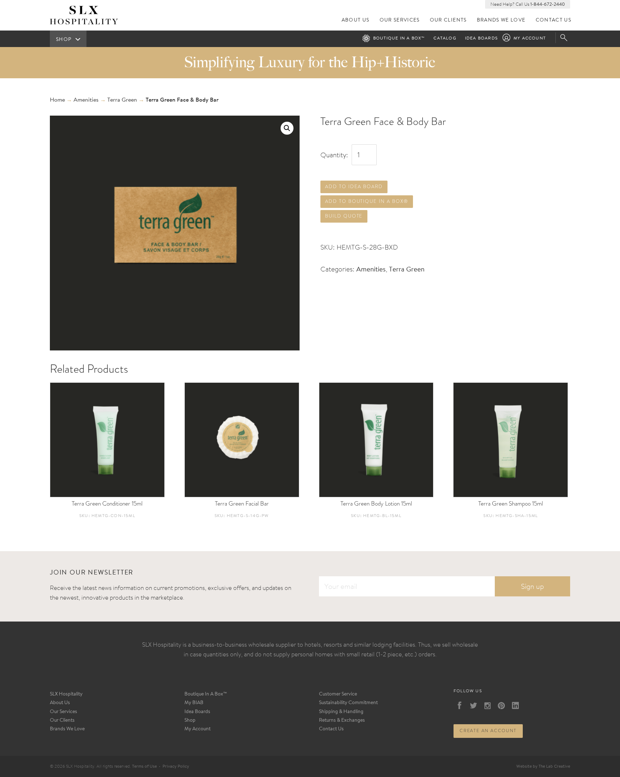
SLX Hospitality (66, 694)
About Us (356, 20)
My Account (529, 38)
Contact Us (554, 20)
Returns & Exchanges (342, 720)
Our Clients (448, 20)
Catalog (444, 38)
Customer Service (338, 694)
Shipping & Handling (341, 712)
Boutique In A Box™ (205, 694)
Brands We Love (501, 20)
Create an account (488, 730)
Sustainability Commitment (348, 703)
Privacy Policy (176, 766)
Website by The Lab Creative (543, 766)
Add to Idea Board (354, 186)
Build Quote (344, 216)
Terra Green (122, 100)
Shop (190, 720)
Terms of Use (144, 766)
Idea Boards (481, 38)
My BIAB (193, 703)
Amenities (86, 100)
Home (57, 100)
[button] (287, 128)
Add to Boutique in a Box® (366, 201)
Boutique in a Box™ (399, 38)
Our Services (400, 20)
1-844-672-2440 (547, 4)
